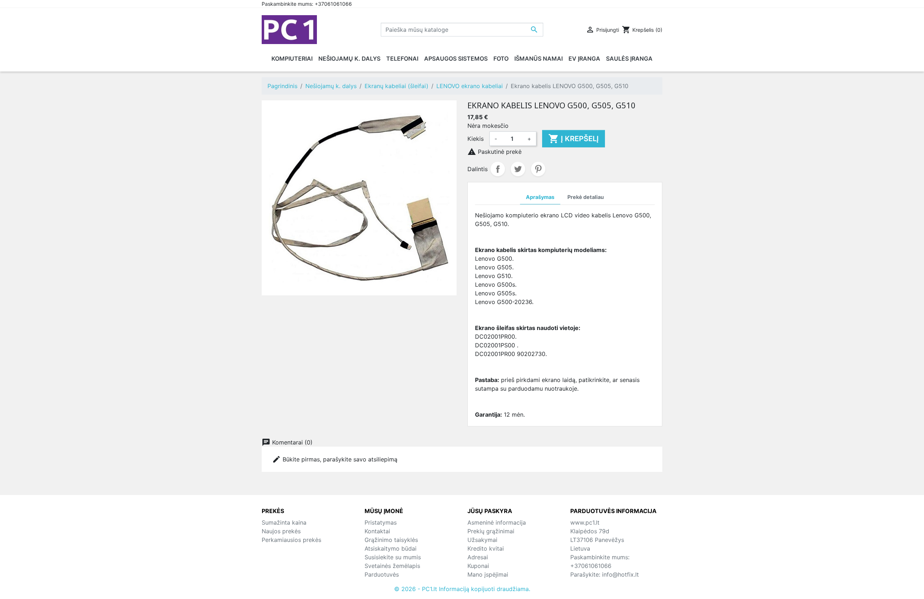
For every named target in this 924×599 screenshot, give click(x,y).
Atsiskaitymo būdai (391, 548)
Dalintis (498, 169)
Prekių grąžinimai (490, 531)
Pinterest (538, 169)
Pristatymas (381, 522)
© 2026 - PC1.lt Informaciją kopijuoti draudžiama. (462, 589)
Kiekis (475, 138)
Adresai (477, 557)
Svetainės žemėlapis (392, 565)
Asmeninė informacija (496, 522)
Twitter (518, 169)
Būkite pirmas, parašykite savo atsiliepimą (334, 459)
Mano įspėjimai (487, 574)
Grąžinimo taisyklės (391, 539)
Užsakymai (482, 539)
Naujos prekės (281, 531)
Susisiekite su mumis (393, 557)
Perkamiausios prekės (291, 539)
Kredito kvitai (485, 548)
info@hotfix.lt (620, 574)
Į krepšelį (573, 138)
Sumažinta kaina (284, 522)
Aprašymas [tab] (540, 197)
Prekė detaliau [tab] (585, 197)
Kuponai (478, 565)
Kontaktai (377, 531)
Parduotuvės (382, 574)
